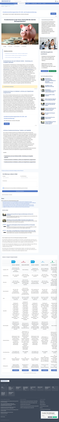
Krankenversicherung (28, 68)
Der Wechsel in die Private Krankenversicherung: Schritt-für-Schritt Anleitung (9, 401)
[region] (29, 316)
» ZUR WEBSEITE (15, 370)
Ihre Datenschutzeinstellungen (45, 409)
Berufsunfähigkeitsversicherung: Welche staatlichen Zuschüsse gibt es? (50, 122)
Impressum (42, 401)
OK (54, 417)
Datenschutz (43, 402)
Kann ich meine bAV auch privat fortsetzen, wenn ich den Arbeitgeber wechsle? (50, 109)
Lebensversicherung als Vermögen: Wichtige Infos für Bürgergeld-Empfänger (16, 203)
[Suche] (26, 1)
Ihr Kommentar (5, 180)
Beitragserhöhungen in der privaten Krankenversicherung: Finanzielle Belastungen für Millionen (19, 202)
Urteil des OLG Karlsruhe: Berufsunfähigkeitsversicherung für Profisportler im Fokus (17, 201)
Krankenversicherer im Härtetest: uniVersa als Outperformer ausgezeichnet (20, 159)
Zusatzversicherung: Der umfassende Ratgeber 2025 (28, 402)
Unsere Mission (43, 404)
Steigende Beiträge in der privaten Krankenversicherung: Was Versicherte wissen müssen (18, 205)
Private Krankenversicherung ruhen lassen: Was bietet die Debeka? (50, 104)
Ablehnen (50, 417)
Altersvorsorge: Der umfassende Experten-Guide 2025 (28, 401)
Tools (42, 407)
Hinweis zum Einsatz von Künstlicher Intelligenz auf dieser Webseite (12, 170)
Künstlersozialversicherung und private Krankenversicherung (7, 413)
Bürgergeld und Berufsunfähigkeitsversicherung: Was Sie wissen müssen (50, 90)
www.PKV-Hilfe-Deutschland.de (25, 404)
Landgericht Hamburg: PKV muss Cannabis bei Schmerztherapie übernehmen (16, 206)
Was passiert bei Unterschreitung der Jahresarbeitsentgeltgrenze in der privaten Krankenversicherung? (50, 80)
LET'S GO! (53, 13)
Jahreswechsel (6, 68)
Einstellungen (44, 417)
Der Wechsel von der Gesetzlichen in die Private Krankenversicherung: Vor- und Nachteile (8, 407)
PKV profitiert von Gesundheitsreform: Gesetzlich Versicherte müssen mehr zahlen (21, 230)
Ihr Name (4, 176)
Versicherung (3, 416)
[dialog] (49, 415)
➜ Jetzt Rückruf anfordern (8, 86)
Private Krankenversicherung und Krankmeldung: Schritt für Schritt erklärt (9, 410)
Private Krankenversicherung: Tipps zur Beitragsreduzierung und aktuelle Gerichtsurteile (18, 204)
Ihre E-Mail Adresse (23, 176)
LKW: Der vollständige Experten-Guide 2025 (27, 407)
